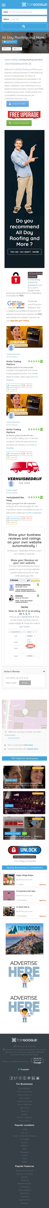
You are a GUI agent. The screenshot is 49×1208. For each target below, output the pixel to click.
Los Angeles (24, 1139)
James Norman (13, 354)
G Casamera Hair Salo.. (26, 891)
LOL (28, 385)
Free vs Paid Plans (24, 1104)
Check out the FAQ (24, 1101)
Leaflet (43, 728)
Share (17, 49)
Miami (24, 1158)
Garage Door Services (24, 1170)
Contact (24, 1114)
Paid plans (36, 293)
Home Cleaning (24, 1190)
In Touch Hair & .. (23, 907)
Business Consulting (24, 1174)
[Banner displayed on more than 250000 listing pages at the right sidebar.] (24, 973)
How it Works (24, 1098)
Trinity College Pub (13, 809)
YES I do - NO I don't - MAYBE (24, 252)
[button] (6, 35)
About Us (24, 1111)
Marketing (24, 1180)
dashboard (27, 616)
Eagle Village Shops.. (25, 875)
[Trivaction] (24, 938)
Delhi (24, 1149)
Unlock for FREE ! (19, 104)
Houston (24, 1142)
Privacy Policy (24, 1121)
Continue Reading (33, 513)
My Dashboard (24, 1088)
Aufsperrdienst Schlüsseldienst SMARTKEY (24, 836)
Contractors (24, 1187)
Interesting (15, 385)
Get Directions (14, 738)
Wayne (20, 884)
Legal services (24, 1200)
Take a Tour (24, 1108)
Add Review (10, 42)
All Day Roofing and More (24, 857)
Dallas (24, 1162)
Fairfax (15, 60)
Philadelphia (22, 900)
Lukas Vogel (11, 490)
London (25, 1129)
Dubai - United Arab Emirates (24, 1136)
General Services (13, 833)
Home (7, 60)
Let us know (11, 317)
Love (13, 389)
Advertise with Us (24, 1095)
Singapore (24, 1152)
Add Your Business (24, 1091)
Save (7, 49)
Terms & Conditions (24, 1117)
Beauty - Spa (11, 780)
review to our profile (16, 311)
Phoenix (24, 1155)
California (24, 1145)
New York (24, 1133)
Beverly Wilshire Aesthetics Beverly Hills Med (24, 783)
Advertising (24, 1193)
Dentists (24, 1177)
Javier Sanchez (13, 422)
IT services (24, 1196)
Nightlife (9, 806)
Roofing (24, 1203)
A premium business (21, 123)
